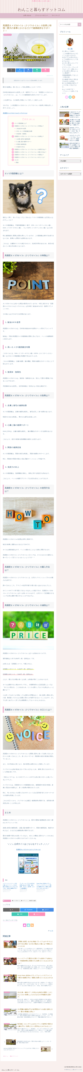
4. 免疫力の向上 (20, 147)
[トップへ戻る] (80, 1069)
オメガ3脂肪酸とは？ (21, 123)
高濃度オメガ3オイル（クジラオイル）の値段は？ (29, 154)
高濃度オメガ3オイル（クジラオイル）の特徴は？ (29, 126)
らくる (70, 49)
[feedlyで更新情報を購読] (28, 925)
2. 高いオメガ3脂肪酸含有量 (24, 131)
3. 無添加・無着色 (21, 133)
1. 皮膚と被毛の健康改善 (23, 139)
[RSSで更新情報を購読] (32, 925)
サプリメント (7, 900)
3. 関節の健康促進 (21, 144)
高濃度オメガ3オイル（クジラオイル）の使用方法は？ (30, 149)
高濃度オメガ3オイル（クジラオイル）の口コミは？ (30, 157)
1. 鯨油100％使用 (21, 128)
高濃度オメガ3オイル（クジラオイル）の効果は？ (29, 136)
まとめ (16, 160)
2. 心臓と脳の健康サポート (24, 141)
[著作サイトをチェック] (24, 925)
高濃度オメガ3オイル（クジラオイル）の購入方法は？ (30, 152)
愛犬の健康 (33, 900)
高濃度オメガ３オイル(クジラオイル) (15, 113)
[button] (45, 70)
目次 (26, 119)
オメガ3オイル (16, 900)
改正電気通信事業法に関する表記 (72, 1067)
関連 (17, 162)
